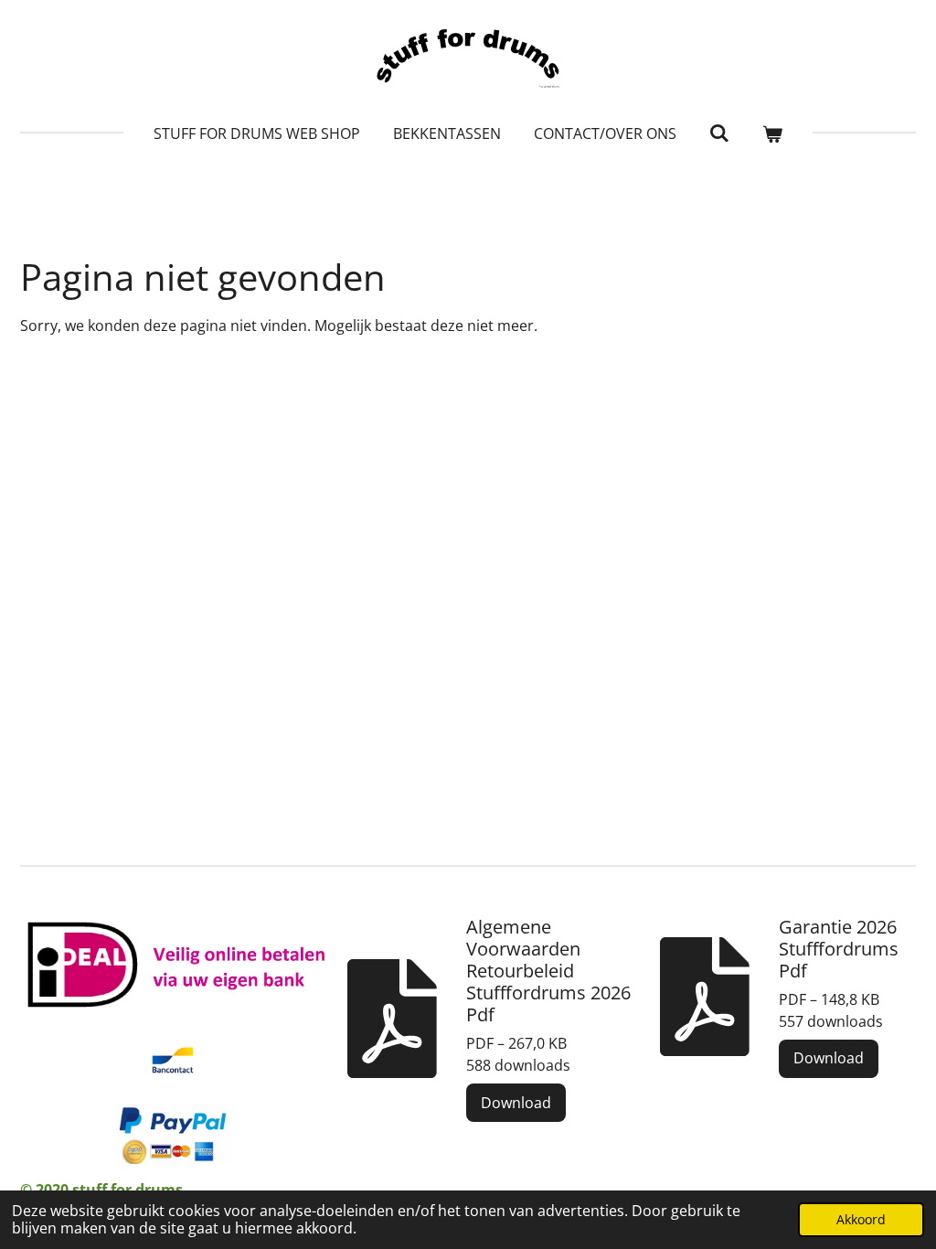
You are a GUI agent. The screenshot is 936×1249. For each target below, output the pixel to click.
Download (516, 1103)
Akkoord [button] (861, 1219)
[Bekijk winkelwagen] (772, 133)
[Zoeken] (719, 132)
